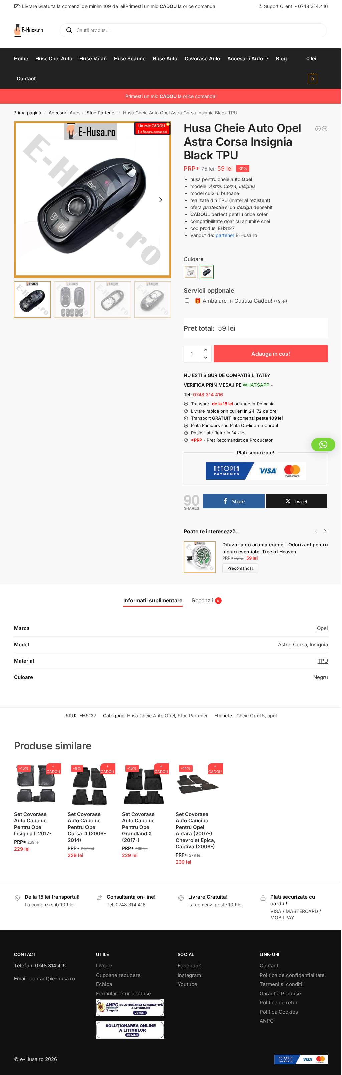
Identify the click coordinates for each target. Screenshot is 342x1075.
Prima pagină (27, 112)
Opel (322, 628)
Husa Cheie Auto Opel (151, 715)
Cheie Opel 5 (250, 715)
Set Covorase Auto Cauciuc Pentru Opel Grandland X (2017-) (138, 827)
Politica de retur (279, 1002)
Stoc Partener (101, 112)
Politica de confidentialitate (292, 975)
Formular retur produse (123, 993)
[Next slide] (161, 200)
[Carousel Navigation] (318, 531)
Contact (269, 965)
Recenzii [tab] (206, 600)
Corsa (300, 644)
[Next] (325, 531)
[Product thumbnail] (203, 557)
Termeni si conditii (282, 984)
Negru (320, 677)
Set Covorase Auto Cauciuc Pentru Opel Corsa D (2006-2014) (87, 827)
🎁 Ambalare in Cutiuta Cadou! (240, 300)
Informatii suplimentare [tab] (152, 600)
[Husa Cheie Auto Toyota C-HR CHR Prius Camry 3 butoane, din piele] (318, 128)
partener (225, 235)
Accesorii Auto (64, 112)
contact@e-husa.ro (52, 978)
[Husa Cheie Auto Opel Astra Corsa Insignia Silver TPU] (324, 128)
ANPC (267, 1021)
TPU (323, 661)
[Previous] (316, 531)
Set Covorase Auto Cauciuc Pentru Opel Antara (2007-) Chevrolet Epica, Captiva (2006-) (196, 830)
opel (272, 715)
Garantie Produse (280, 993)
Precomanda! (240, 568)
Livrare (104, 965)
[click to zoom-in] (92, 199)
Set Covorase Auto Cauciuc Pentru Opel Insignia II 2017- (33, 824)
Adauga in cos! (270, 353)
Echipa (104, 984)
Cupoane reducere (118, 975)
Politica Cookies (279, 1012)
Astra (284, 644)
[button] (317, 69)
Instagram (189, 975)
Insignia (319, 644)
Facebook (189, 965)
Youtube (187, 984)
